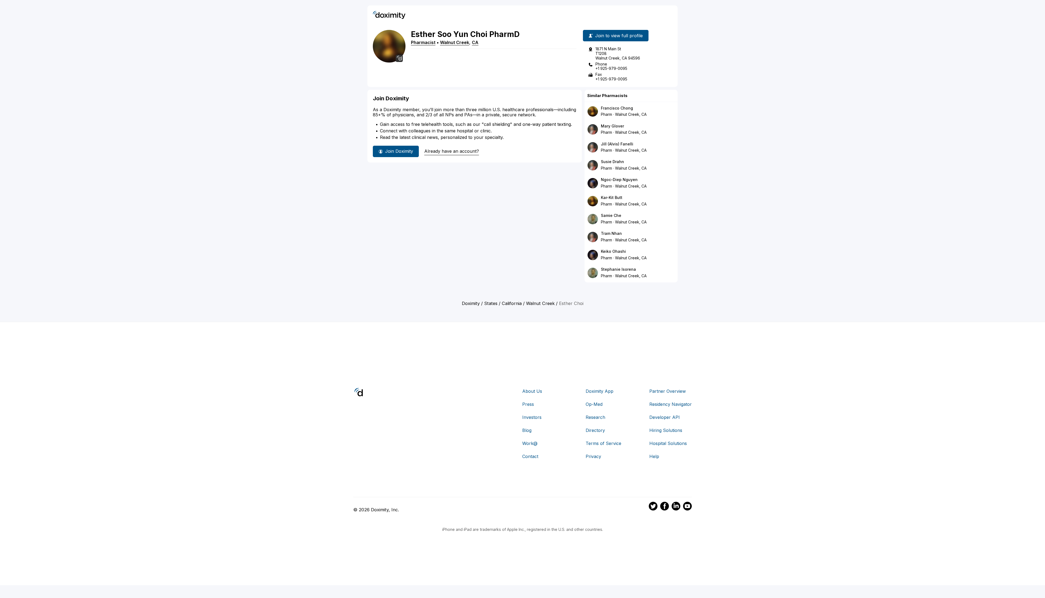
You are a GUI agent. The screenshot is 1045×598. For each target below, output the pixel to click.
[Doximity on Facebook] (664, 507)
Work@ (529, 443)
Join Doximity (399, 151)
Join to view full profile (619, 35)
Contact (530, 456)
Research (595, 417)
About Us (532, 391)
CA (475, 42)
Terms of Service (603, 443)
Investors (532, 417)
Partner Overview (667, 391)
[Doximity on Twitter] (653, 507)
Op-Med (594, 404)
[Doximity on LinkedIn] (676, 507)
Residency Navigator (670, 404)
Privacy (593, 456)
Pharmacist (423, 42)
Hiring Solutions (665, 430)
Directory (595, 430)
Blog (526, 430)
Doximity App (599, 391)
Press (528, 404)
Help (654, 456)
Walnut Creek (454, 42)
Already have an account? (451, 151)
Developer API (664, 417)
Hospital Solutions (668, 443)
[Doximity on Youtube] (687, 507)
